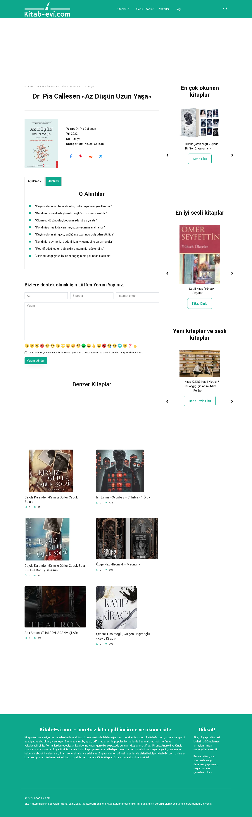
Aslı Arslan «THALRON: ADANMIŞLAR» (51, 632)
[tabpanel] (91, 224)
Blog (178, 9)
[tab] (34, 181)
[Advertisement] (126, 54)
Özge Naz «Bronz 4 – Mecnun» (118, 564)
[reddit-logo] (91, 156)
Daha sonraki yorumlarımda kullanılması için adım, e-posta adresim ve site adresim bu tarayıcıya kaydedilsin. (86, 352)
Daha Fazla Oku (200, 401)
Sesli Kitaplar (144, 9)
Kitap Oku (200, 159)
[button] (167, 155)
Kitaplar (121, 9)
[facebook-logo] (71, 156)
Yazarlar (164, 9)
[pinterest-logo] (81, 156)
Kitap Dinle (200, 303)
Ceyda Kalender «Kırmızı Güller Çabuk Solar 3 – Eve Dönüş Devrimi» (55, 568)
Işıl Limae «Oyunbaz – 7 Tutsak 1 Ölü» (123, 497)
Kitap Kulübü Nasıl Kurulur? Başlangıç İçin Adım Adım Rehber (201, 386)
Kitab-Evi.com (32, 86)
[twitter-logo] (101, 156)
